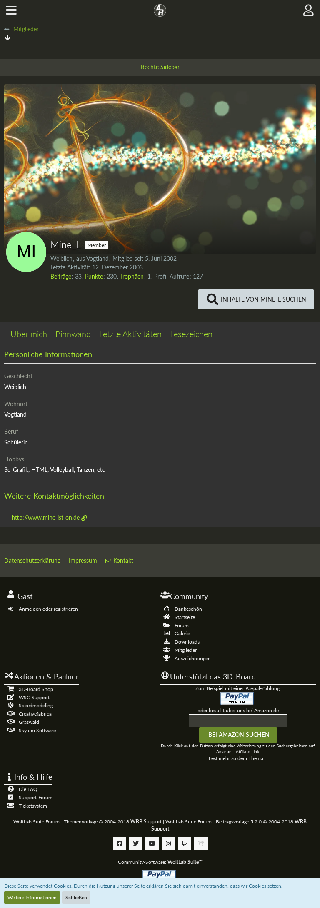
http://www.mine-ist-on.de (46, 517)
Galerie (182, 633)
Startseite (185, 617)
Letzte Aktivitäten (130, 334)
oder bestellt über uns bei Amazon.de (238, 710)
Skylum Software (37, 730)
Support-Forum (35, 797)
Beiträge (60, 276)
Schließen (76, 897)
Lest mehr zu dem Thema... (238, 758)
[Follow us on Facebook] (119, 843)
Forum (182, 625)
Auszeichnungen (193, 658)
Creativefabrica (35, 714)
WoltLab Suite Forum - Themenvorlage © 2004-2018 (87, 821)
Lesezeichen (191, 334)
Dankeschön (188, 609)
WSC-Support (34, 697)
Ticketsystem (33, 806)
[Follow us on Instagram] (168, 843)
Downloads (187, 642)
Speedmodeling (36, 705)
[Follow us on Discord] (201, 843)
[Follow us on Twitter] (135, 843)
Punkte (94, 276)
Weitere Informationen (32, 897)
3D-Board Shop (36, 689)
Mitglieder (186, 650)
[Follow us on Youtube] (152, 843)
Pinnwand (73, 334)
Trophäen (132, 276)
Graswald (29, 722)
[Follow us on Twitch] (184, 843)
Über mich (28, 334)
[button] (11, 10)
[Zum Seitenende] (7, 37)
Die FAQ (28, 789)
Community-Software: (160, 862)
